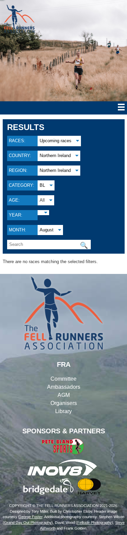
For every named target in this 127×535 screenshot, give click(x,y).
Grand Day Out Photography (27, 522)
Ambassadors (63, 387)
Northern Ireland (55, 155)
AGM (64, 395)
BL (42, 185)
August (47, 229)
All (42, 200)
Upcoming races (55, 140)
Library (63, 411)
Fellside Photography (94, 522)
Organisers (63, 403)
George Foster (30, 517)
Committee (63, 379)
